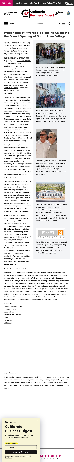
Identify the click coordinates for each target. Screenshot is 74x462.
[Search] (59, 23)
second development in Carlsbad (16, 211)
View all (69, 3)
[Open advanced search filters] (63, 23)
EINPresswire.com (23, 61)
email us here (9, 312)
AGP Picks (6, 3)
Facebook (7, 323)
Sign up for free (20, 452)
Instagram (8, 320)
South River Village (11, 88)
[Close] (38, 420)
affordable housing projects (14, 77)
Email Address (11, 443)
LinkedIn (7, 317)
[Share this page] (68, 23)
